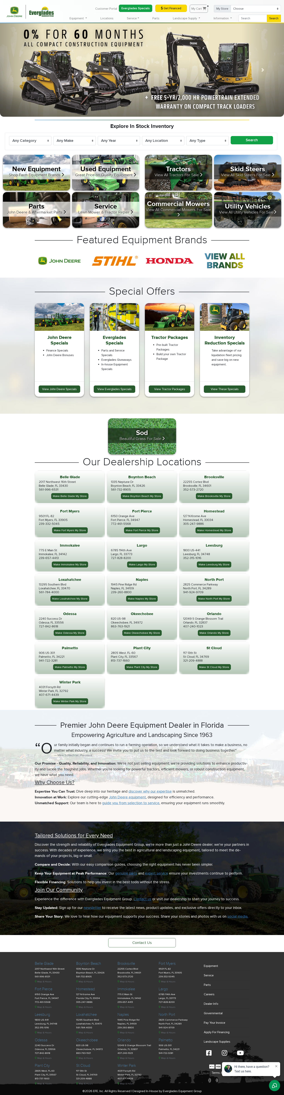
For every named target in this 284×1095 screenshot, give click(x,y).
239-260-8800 (121, 592)
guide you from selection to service (130, 803)
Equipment (211, 966)
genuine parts (126, 873)
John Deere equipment (127, 797)
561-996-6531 (48, 490)
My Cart (199, 8)
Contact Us (142, 942)
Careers (209, 994)
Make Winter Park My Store (69, 701)
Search (273, 18)
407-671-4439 (49, 695)
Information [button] (222, 18)
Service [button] (132, 18)
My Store (222, 9)
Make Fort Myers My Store (70, 530)
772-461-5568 (121, 524)
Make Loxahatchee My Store (70, 598)
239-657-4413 (49, 558)
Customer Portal (106, 9)
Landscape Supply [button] (185, 18)
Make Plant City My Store (142, 667)
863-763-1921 (120, 626)
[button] (21, 70)
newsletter (92, 907)
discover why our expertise (150, 791)
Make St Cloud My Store (214, 667)
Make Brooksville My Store (214, 496)
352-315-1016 (192, 558)
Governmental (213, 1013)
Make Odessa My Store (69, 633)
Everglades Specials (135, 8)
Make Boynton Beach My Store (142, 496)
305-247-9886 (193, 524)
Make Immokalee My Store (70, 564)
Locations (106, 18)
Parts (155, 18)
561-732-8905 (121, 490)
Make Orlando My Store (214, 633)
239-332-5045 (49, 524)
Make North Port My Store (214, 598)
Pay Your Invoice (214, 1023)
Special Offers (142, 291)
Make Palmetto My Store (70, 667)
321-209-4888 (193, 661)
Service (209, 975)
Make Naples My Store (142, 598)
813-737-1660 (120, 661)
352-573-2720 (193, 490)
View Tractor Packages (169, 389)
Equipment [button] (77, 18)
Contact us (142, 899)
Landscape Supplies (217, 1042)
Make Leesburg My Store (214, 564)
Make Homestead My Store (214, 530)
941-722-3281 (48, 661)
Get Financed (172, 8)
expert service (156, 873)
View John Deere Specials (59, 389)
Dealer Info (211, 1004)
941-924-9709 (193, 592)
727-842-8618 (48, 626)
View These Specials (225, 389)
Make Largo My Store (142, 564)
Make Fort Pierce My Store (142, 530)
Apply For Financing (217, 1032)
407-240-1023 (193, 626)
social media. (237, 916)
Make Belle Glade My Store (70, 496)
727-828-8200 (121, 558)
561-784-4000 (49, 592)
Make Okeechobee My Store (142, 633)
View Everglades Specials (114, 389)
